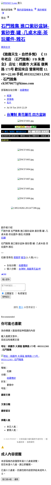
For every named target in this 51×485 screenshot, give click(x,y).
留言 (23, 257)
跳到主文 (5, 47)
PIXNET (13, 439)
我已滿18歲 (7, 479)
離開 (16, 479)
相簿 (9, 96)
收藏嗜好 (24, 90)
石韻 (3, 238)
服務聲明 (30, 442)
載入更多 (6, 279)
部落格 (10, 99)
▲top (3, 274)
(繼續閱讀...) (5, 140)
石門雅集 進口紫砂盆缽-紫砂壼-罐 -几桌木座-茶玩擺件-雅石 (25, 33)
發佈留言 (6, 297)
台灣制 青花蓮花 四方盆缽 (26, 115)
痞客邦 (17, 257)
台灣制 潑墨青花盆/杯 (30, 269)
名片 (9, 102)
